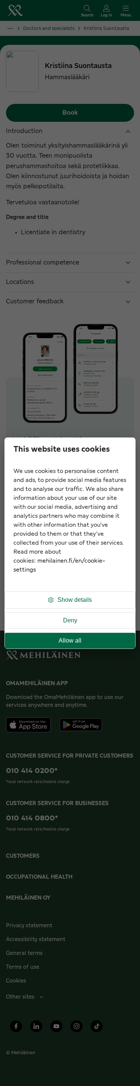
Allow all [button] (70, 640)
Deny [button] (70, 620)
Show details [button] (74, 600)
